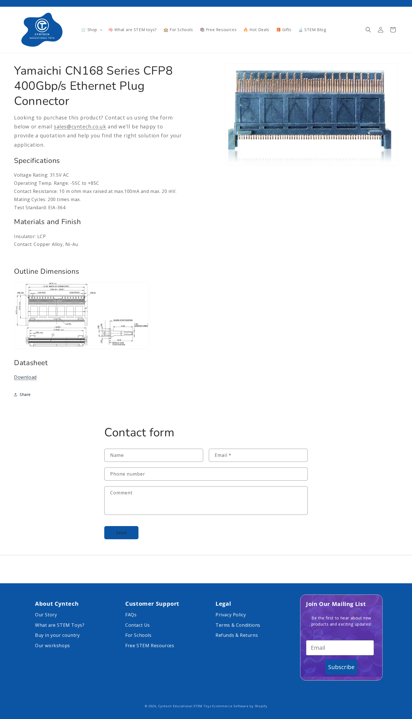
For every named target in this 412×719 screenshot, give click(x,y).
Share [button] (25, 394)
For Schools (138, 635)
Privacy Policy (231, 615)
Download (25, 377)
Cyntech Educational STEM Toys (184, 706)
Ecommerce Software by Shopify (239, 706)
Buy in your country (57, 635)
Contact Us (137, 625)
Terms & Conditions (238, 625)
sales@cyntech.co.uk (80, 126)
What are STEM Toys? (59, 625)
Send (121, 533)
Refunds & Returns (237, 635)
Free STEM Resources (149, 645)
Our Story (46, 615)
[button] (91, 30)
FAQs (130, 615)
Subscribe (341, 667)
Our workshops (52, 645)
